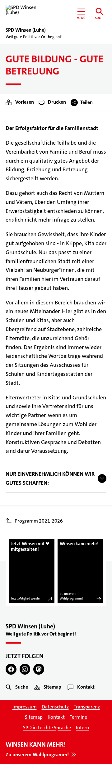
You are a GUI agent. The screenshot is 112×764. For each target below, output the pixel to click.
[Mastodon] (38, 669)
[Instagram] (25, 669)
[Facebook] (11, 669)
